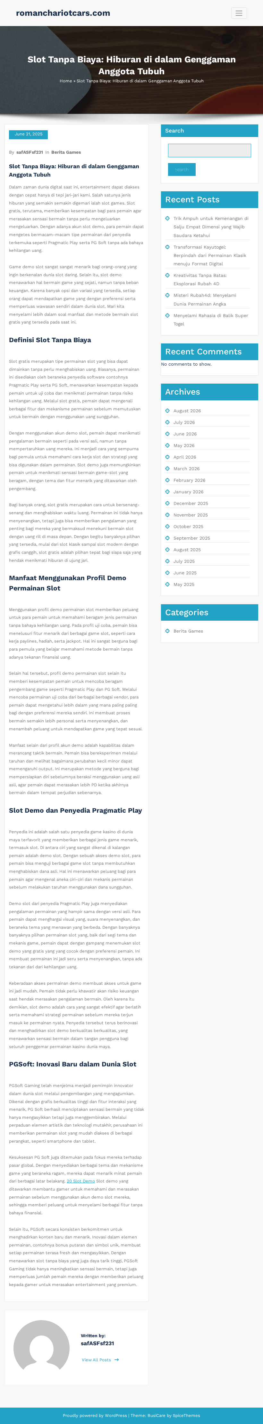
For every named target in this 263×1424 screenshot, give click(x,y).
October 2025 (188, 526)
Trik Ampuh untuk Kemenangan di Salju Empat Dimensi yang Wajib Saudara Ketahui (211, 227)
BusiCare (157, 1415)
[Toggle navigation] (239, 13)
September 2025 (192, 538)
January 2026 (189, 491)
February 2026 (190, 480)
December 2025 (191, 503)
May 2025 (184, 584)
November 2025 (191, 514)
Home (66, 80)
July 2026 (184, 422)
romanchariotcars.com (63, 13)
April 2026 (185, 457)
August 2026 (187, 410)
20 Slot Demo (81, 1181)
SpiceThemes (186, 1415)
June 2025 (185, 572)
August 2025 (187, 549)
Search (174, 130)
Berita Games (66, 152)
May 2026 (184, 445)
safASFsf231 (29, 152)
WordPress (116, 1415)
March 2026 (187, 468)
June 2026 (185, 433)
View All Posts (97, 1359)
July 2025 (184, 561)
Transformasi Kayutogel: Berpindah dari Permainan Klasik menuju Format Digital (210, 255)
